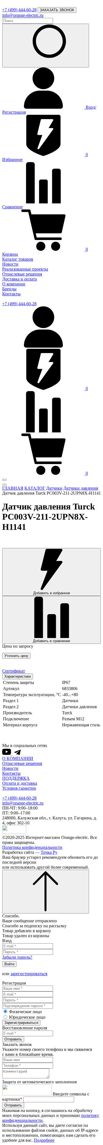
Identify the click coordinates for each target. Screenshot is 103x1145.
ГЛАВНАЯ (12, 488)
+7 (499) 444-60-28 (19, 9)
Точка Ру (49, 852)
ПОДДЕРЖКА (16, 778)
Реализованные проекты (25, 269)
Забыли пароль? (17, 957)
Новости (10, 264)
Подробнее (44, 1140)
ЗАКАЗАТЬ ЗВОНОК (57, 10)
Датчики (54, 488)
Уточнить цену (16, 656)
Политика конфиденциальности (32, 847)
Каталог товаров (17, 259)
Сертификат (13, 671)
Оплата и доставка (19, 783)
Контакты (11, 293)
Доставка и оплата (19, 279)
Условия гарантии (19, 788)
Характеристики (17, 676)
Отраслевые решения (22, 274)
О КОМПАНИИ (17, 758)
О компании (13, 284)
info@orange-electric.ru (22, 15)
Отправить (13, 1039)
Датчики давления (80, 488)
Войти (9, 964)
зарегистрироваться (28, 973)
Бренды (9, 289)
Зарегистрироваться (21, 1023)
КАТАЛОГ (34, 488)
